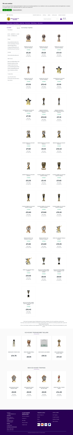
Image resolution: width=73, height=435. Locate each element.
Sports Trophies (10, 23)
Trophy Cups (22, 23)
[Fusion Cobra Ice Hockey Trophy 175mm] (28, 197)
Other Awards (40, 23)
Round (17, 47)
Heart (9, 45)
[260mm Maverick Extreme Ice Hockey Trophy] (44, 101)
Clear (17, 63)
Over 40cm (10, 80)
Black (14, 61)
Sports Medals (16, 23)
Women (9, 55)
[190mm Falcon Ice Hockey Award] (59, 38)
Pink (9, 68)
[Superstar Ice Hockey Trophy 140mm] (28, 101)
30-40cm (17, 78)
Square (13, 48)
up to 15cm (10, 76)
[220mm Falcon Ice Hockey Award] (28, 69)
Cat (18, 42)
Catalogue (54, 15)
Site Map (23, 420)
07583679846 (9, 425)
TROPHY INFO (41, 412)
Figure (15, 43)
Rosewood (16, 68)
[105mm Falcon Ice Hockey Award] (28, 38)
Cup (11, 43)
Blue (9, 63)
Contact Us (24, 418)
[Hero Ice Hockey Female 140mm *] (59, 229)
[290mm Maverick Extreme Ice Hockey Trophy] (59, 101)
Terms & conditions (25, 416)
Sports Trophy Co (37, 15)
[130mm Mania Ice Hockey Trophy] (28, 134)
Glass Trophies (55, 421)
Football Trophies (56, 417)
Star (11, 48)
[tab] (13, 30)
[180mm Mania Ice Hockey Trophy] (59, 134)
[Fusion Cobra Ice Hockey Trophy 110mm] (44, 165)
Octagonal (10, 47)
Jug (15, 45)
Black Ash (17, 61)
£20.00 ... (16, 35)
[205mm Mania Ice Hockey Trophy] (28, 165)
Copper (9, 65)
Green (14, 65)
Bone (14, 42)
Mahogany (14, 66)
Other (18, 66)
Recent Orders (61, 15)
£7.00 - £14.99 (16, 34)
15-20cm (14, 76)
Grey (17, 65)
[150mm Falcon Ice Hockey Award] (44, 38)
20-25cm (9, 78)
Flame (17, 43)
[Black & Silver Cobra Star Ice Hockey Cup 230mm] (59, 261)
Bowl (16, 42)
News (49, 15)
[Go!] (57, 19)
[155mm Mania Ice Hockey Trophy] (44, 134)
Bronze (11, 63)
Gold (12, 65)
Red (13, 68)
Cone (9, 43)
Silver (9, 70)
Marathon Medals (56, 419)
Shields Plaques (34, 23)
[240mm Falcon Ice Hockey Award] (44, 69)
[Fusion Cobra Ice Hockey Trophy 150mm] (59, 165)
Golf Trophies (55, 414)
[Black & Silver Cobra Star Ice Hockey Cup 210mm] (44, 261)
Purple (11, 68)
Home (8, 25)
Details (44, 15)
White (16, 70)
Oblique (14, 47)
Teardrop (17, 48)
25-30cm (13, 78)
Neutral (17, 55)
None (14, 55)
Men (12, 55)
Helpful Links (24, 424)
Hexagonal (12, 45)
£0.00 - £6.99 (10, 34)
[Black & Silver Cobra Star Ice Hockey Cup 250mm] (28, 293)
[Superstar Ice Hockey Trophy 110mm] (59, 69)
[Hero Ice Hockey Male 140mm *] (28, 261)
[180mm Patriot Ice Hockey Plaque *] (44, 229)
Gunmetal (10, 66)
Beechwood (10, 61)
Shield (9, 48)
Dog (13, 43)
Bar (12, 42)
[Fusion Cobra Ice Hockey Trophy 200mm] (44, 197)
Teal (11, 70)
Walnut (13, 70)
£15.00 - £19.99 (11, 35)
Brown (14, 63)
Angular (9, 42)
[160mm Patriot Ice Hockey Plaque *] (28, 229)
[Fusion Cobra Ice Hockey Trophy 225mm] (59, 197)
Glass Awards (27, 23)
